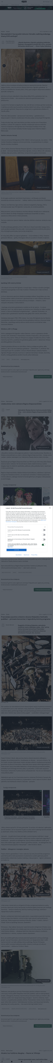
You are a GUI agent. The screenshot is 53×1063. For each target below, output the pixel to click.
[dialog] (26, 531)
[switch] (43, 530)
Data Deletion (19, 554)
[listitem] (26, 527)
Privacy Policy (34, 554)
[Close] (50, 508)
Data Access (26, 554)
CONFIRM (16, 549)
